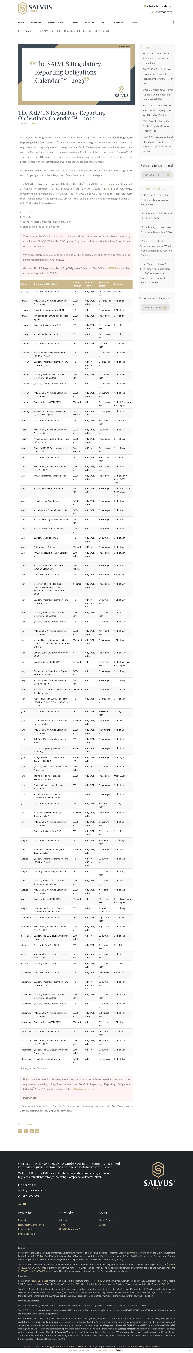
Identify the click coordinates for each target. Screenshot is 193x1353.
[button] (173, 22)
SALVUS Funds (107, 1220)
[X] (189, 1350)
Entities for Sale (26, 1233)
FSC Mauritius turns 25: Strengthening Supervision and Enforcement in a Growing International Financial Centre (155, 273)
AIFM (57, 193)
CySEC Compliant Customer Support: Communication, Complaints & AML (157, 94)
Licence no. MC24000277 (49, 1292)
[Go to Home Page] (19, 31)
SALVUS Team (29, 123)
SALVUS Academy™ (57, 22)
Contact (134, 22)
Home (21, 22)
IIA (72, 1252)
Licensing (23, 1220)
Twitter (26, 1131)
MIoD (100, 1280)
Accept (119, 1350)
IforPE (61, 1338)
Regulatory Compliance (31, 1224)
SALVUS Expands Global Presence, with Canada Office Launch (155, 58)
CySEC (119, 1259)
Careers (118, 22)
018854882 (39, 1271)
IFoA (126, 1256)
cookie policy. (108, 1350)
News (75, 22)
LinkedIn (32, 1131)
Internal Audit (25, 1229)
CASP (108, 188)
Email (37, 1131)
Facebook (20, 1131)
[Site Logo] (35, 8)
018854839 (24, 1271)
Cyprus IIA (133, 1252)
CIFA (40, 1256)
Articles (89, 22)
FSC (77, 1284)
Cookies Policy (152, 1346)
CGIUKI (166, 1284)
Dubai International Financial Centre (117, 1305)
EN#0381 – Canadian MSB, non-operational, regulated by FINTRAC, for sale (157, 110)
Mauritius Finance (39, 1280)
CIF (59, 188)
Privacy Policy (135, 1346)
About (104, 22)
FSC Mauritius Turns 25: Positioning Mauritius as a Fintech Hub (156, 126)
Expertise (36, 22)
